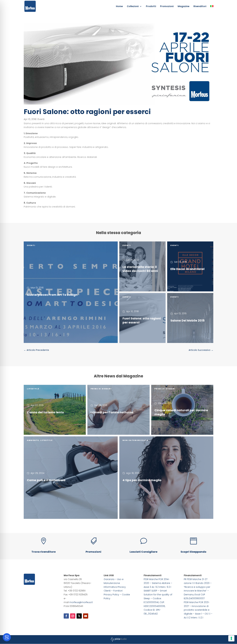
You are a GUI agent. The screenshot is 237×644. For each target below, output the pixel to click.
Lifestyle (33, 389)
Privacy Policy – (113, 594)
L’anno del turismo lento (45, 412)
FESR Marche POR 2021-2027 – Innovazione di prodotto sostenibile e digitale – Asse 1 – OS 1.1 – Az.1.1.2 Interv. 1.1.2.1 (198, 610)
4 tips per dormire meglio (142, 480)
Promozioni (167, 6)
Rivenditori (199, 6)
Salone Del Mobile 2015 (187, 320)
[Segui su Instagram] (72, 616)
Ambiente (33, 440)
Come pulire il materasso (46, 480)
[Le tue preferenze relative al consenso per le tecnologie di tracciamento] (231, 638)
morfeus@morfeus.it (81, 602)
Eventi (41, 119)
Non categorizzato (135, 440)
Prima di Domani (101, 389)
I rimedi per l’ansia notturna (112, 412)
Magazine (183, 6)
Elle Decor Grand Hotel (187, 269)
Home (119, 6)
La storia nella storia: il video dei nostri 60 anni (140, 269)
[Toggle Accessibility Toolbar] (6, 637)
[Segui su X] (79, 616)
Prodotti (151, 6)
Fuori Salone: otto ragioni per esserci (142, 320)
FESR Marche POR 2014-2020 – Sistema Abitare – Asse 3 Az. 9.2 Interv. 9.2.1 (158, 583)
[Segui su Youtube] (85, 616)
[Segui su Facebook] (66, 616)
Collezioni (133, 6)
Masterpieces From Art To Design (52, 295)
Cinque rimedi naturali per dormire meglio (181, 412)
